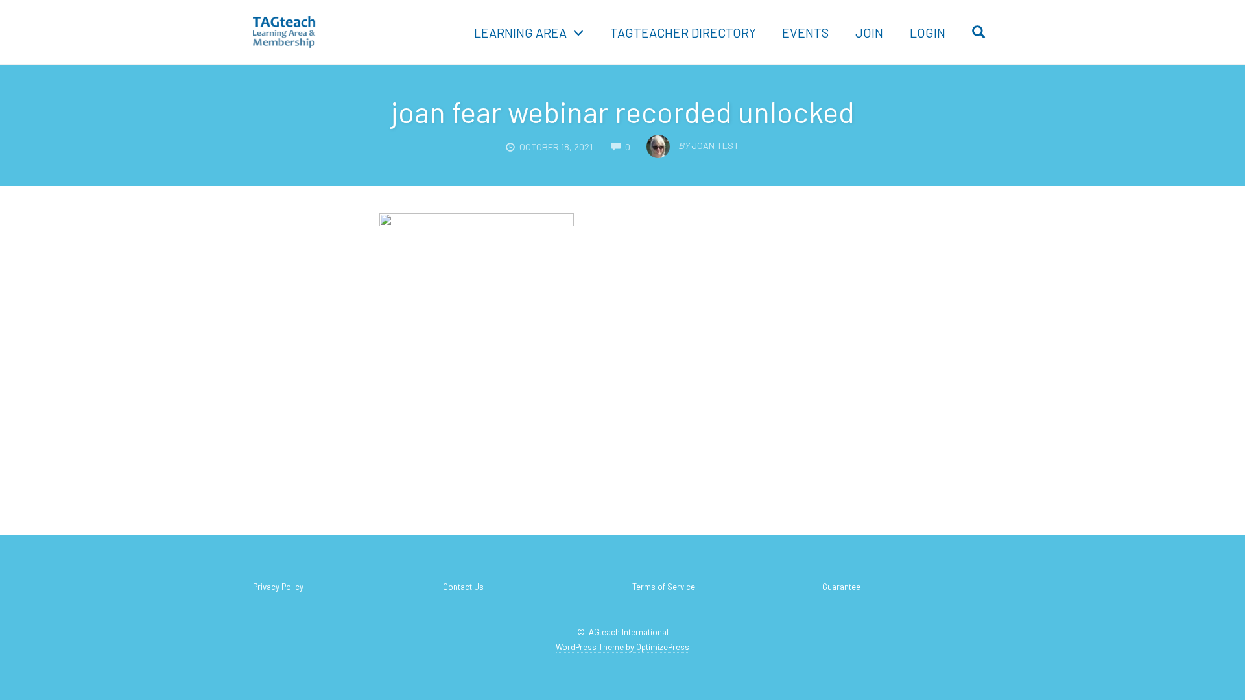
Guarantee (841, 586)
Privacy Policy (278, 586)
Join (869, 32)
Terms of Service (663, 586)
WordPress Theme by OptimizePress (622, 647)
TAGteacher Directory (683, 32)
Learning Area (520, 32)
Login (927, 32)
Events (805, 32)
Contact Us (463, 586)
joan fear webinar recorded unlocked (623, 111)
